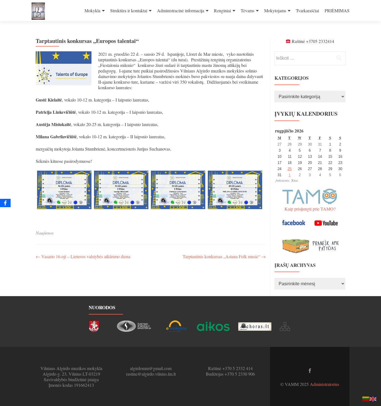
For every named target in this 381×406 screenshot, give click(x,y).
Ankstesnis (282, 180)
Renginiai (222, 10)
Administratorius (324, 384)
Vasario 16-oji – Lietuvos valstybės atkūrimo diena (83, 256)
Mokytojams (275, 10)
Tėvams (247, 10)
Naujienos (45, 233)
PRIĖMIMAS (337, 10)
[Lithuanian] (366, 398)
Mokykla (92, 10)
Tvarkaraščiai (307, 10)
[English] (373, 398)
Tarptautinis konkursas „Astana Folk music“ (224, 256)
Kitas (294, 180)
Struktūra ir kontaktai (128, 10)
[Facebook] (5, 203)
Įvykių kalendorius (305, 114)
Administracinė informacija (180, 10)
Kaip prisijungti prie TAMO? (310, 209)
